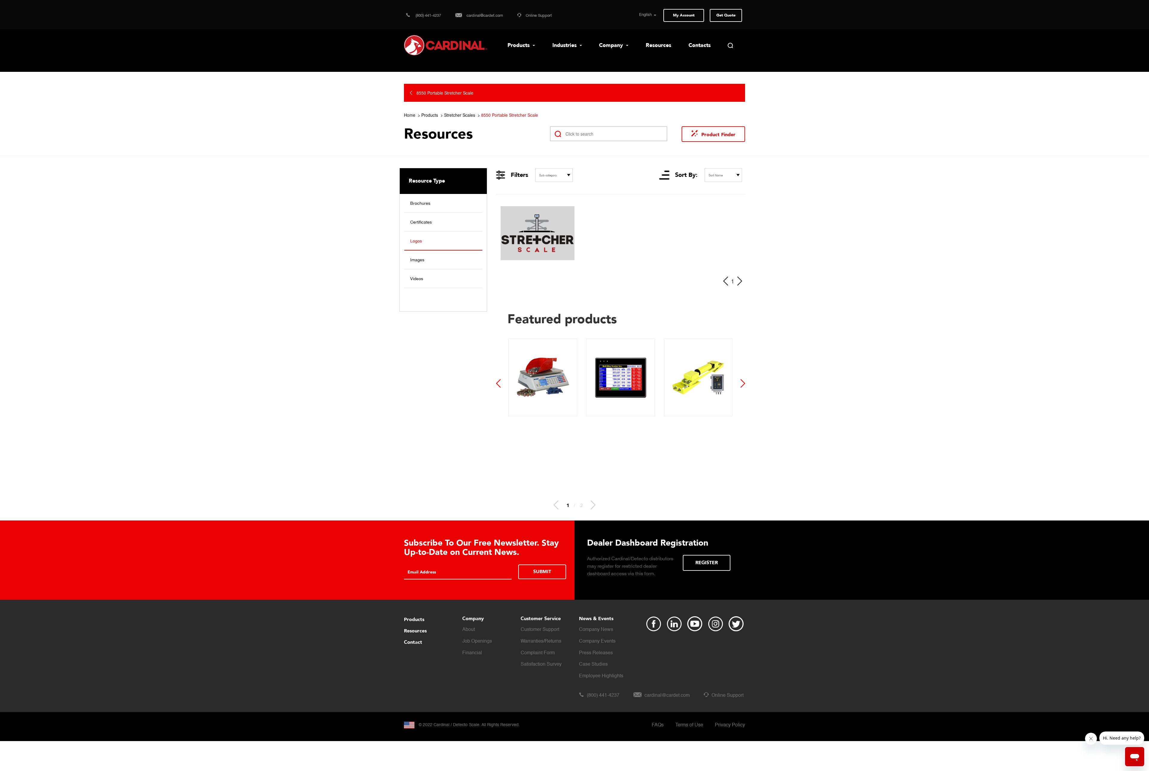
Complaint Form (538, 653)
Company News (596, 629)
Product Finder (718, 134)
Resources (658, 45)
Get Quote (725, 15)
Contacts (700, 45)
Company (611, 45)
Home (409, 115)
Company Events (597, 641)
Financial (472, 653)
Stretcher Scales (459, 115)
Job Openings (477, 641)
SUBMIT (542, 571)
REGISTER (706, 562)
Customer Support (540, 629)
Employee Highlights (601, 676)
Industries (565, 45)
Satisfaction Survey (541, 664)
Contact (413, 642)
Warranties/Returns (541, 641)
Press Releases (596, 653)
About (468, 629)
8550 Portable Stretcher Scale (509, 115)
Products (519, 45)
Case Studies (593, 664)
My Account (683, 15)
